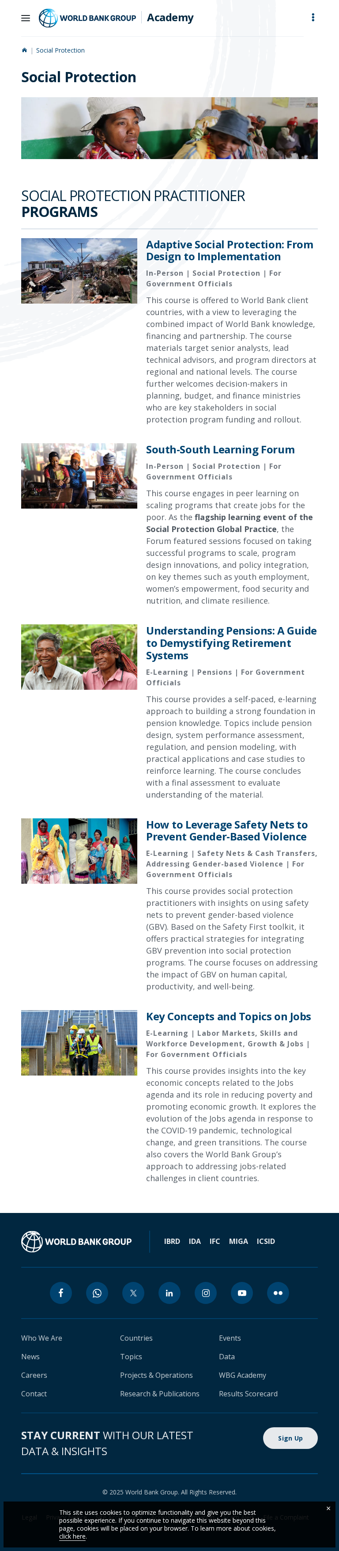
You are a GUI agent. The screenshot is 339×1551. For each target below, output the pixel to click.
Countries (136, 1338)
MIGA (238, 1241)
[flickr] (278, 1293)
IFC (215, 1241)
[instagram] (206, 1293)
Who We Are (41, 1338)
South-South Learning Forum (220, 449)
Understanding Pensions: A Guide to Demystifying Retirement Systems (231, 642)
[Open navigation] (25, 18)
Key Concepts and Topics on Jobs (228, 1016)
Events (230, 1338)
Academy (170, 17)
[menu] (313, 17)
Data (227, 1356)
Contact (34, 1394)
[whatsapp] (97, 1293)
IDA (195, 1241)
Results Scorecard (248, 1394)
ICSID (266, 1241)
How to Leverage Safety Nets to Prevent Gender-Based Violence (227, 830)
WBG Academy (242, 1375)
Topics (131, 1356)
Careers (34, 1375)
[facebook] (61, 1293)
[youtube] (242, 1293)
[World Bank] (76, 1242)
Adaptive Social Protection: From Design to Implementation (229, 250)
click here (72, 1536)
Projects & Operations (156, 1375)
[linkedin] (169, 1293)
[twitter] (133, 1293)
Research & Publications (160, 1394)
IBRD (172, 1241)
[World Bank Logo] (87, 18)
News (30, 1356)
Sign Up (290, 1438)
